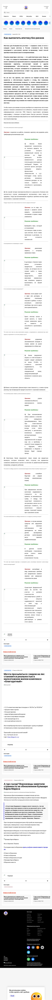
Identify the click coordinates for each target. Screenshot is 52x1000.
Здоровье (40, 930)
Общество (29, 917)
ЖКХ (37, 16)
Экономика (29, 922)
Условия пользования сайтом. (33, 940)
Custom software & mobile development (34, 964)
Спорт (39, 915)
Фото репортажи (41, 928)
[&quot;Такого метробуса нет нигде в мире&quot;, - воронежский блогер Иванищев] (6, 23)
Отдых (28, 935)
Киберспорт (40, 931)
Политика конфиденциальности (33, 939)
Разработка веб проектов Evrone (33, 962)
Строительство (18, 28)
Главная (5, 28)
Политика (40, 914)
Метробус (29, 16)
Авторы (39, 920)
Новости (6, 16)
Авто (28, 931)
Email (32, 959)
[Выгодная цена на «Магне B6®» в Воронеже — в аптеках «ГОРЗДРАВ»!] (17, 23)
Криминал (40, 917)
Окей (12, 996)
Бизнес (10, 28)
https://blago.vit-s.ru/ (13, 737)
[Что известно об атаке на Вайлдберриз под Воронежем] (23, 23)
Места (39, 933)
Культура (29, 915)
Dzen (42, 947)
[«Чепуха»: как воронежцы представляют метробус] (29, 23)
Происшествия (30, 920)
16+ (4, 956)
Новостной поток (9, 652)
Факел (14, 16)
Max (28, 947)
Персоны (40, 935)
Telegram (28, 952)
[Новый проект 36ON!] (40, 23)
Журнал (28, 933)
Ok (37, 947)
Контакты (6, 960)
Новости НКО (41, 922)
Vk (33, 947)
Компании (40, 919)
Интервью (29, 919)
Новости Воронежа (8, 780)
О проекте (6, 958)
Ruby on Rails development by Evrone (34, 965)
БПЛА (21, 16)
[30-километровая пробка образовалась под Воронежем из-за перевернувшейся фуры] (34, 23)
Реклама (5, 957)
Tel (28, 959)
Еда (28, 928)
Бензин (44, 16)
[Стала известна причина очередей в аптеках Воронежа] (12, 23)
